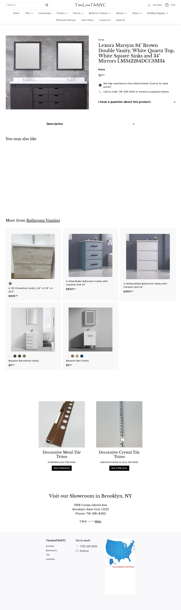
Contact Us (104, 20)
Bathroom (51, 550)
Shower (120, 13)
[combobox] (28, 5)
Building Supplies (156, 13)
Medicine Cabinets (98, 13)
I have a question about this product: (124, 102)
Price (101, 69)
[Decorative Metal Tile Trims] (62, 424)
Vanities (61, 13)
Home (16, 13)
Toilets (135, 13)
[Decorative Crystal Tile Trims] (119, 424)
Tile (48, 554)
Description (55, 124)
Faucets (77, 13)
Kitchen (50, 546)
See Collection (62, 468)
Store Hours (87, 20)
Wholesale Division (66, 20)
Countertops (44, 13)
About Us (120, 20)
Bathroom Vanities (43, 220)
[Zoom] (47, 72)
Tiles (28, 13)
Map (98, 521)
